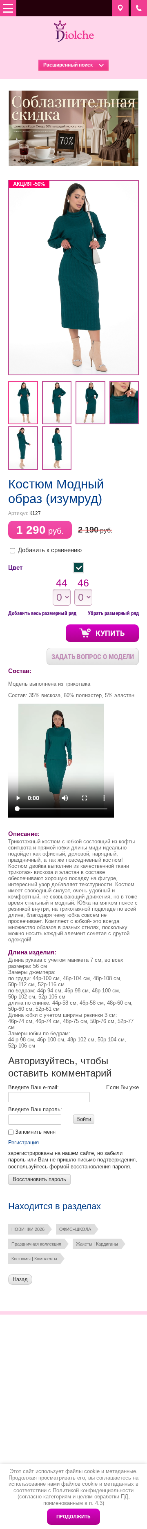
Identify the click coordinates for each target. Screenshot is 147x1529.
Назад (20, 1279)
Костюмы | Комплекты (34, 1258)
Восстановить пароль (39, 1179)
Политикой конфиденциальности (93, 1490)
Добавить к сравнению (49, 549)
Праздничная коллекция (36, 1243)
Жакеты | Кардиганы (97, 1243)
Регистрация (23, 1142)
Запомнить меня (34, 1132)
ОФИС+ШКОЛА (75, 1229)
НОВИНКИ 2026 (28, 1229)
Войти (83, 1119)
